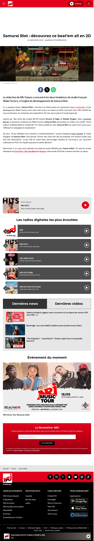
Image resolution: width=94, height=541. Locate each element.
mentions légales (18, 450)
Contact (22, 528)
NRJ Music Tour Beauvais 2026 (16, 415)
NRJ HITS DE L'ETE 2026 (30, 287)
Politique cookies (56, 528)
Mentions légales (34, 528)
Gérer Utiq (38, 530)
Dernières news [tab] (25, 304)
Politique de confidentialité (76, 528)
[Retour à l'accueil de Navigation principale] (10, 3)
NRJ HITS (25, 205)
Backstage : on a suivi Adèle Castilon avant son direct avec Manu (54, 325)
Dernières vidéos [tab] (69, 304)
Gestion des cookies (52, 530)
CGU (45, 528)
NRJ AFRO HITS (27, 258)
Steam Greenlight (77, 107)
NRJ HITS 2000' (26, 272)
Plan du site (11, 528)
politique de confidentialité (31, 450)
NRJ (21, 230)
